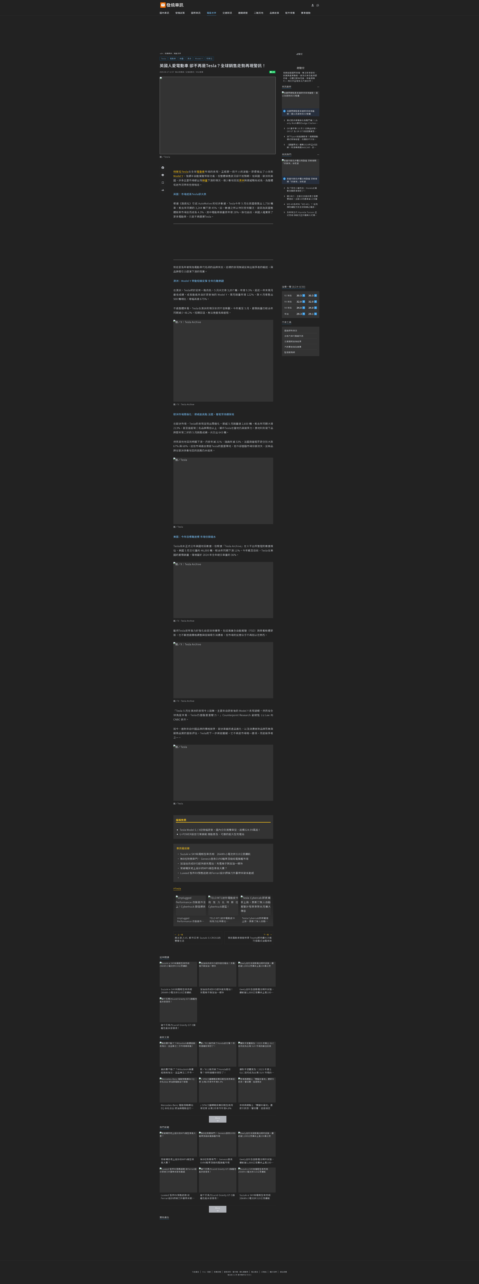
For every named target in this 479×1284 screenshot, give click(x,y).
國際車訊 (196, 12)
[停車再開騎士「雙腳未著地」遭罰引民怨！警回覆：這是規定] (257, 1090)
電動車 (173, 58)
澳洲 (189, 58)
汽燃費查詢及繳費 (292, 346)
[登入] (313, 5)
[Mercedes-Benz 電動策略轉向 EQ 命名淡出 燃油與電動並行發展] (178, 1090)
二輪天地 (258, 12)
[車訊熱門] (318, 155)
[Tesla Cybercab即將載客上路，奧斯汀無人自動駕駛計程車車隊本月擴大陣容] (256, 906)
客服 (209, 1272)
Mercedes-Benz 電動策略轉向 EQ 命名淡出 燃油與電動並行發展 (177, 1107)
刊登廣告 (195, 1272)
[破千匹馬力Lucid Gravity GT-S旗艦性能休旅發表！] (178, 1009)
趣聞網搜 (243, 12)
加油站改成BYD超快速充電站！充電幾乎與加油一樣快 (211, 863)
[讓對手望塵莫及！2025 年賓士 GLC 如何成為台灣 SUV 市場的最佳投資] (257, 1054)
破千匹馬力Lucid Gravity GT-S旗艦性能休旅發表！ (178, 1026)
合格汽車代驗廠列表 (293, 335)
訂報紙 (264, 1272)
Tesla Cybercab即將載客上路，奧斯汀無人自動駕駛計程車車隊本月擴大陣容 (255, 920)
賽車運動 (306, 12)
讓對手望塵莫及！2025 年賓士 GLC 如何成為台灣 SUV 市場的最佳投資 (257, 1071)
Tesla (163, 58)
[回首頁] (175, 5)
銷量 (182, 58)
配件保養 (290, 12)
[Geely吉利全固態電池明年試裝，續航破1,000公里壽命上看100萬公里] (257, 974)
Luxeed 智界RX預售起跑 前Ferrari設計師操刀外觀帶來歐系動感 (217, 873)
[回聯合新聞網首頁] (163, 5)
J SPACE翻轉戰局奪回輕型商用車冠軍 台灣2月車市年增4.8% (216, 1107)
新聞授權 (217, 1272)
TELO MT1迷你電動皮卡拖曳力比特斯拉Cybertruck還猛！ (222, 920)
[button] (317, 5)
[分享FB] (163, 167)
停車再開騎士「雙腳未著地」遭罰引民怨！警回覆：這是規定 (256, 1107)
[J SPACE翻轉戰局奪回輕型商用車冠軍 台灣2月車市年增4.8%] (217, 1090)
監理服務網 (289, 352)
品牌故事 (274, 12)
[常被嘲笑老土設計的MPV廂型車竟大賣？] (178, 1144)
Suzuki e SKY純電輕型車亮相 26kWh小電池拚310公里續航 (215, 854)
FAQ (204, 1272)
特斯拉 (209, 58)
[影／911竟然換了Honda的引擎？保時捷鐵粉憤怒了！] (217, 1054)
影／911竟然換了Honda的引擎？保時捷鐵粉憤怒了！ (215, 1071)
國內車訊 (164, 12)
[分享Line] (163, 175)
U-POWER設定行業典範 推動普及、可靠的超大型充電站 (212, 834)
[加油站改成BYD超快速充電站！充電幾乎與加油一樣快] (217, 974)
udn (161, 53)
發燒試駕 (180, 12)
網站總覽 (283, 1272)
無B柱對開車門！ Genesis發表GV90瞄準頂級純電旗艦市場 (214, 858)
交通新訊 (227, 12)
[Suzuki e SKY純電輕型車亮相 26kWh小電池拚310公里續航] (178, 974)
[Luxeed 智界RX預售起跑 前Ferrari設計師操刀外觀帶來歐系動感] (178, 1180)
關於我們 (273, 1272)
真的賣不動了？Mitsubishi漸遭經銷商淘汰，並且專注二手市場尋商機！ (177, 1071)
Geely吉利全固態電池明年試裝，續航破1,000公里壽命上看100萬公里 (257, 991)
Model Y (199, 58)
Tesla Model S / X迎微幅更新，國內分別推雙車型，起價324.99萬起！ (220, 830)
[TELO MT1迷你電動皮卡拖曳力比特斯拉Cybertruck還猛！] (223, 906)
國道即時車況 (290, 330)
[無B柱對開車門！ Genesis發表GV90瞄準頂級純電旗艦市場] (217, 1144)
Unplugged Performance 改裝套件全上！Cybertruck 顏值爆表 (190, 920)
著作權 (235, 1272)
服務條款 (227, 1272)
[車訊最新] (318, 87)
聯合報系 (254, 1272)
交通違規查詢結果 (292, 341)
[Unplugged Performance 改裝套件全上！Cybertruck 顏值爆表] (191, 906)
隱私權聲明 (244, 1272)
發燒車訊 (168, 53)
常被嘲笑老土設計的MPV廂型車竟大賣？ (203, 868)
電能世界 (211, 12)
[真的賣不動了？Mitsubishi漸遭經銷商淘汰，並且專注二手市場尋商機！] (178, 1054)
